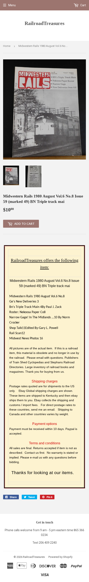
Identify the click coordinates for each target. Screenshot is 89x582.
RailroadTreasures (44, 23)
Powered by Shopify (60, 556)
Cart (83, 5)
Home (6, 45)
